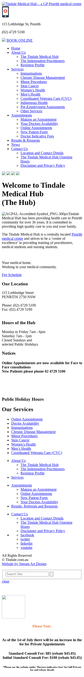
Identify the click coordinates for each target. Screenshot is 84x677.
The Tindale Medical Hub (40, 57)
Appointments (21, 115)
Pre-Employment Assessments (43, 107)
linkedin (26, 543)
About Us (18, 52)
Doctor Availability (25, 423)
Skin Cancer (30, 86)
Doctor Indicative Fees (37, 136)
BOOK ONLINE (20, 40)
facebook (27, 535)
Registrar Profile (33, 65)
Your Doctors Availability (39, 124)
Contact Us (19, 149)
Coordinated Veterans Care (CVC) (46, 98)
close (5, 581)
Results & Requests (25, 140)
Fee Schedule (12, 275)
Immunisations (31, 73)
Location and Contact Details (42, 153)
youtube (26, 548)
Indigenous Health (34, 103)
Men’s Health (30, 94)
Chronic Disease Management (43, 78)
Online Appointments (36, 128)
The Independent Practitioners (43, 61)
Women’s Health (33, 90)
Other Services (31, 111)
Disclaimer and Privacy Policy (43, 165)
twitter (25, 539)
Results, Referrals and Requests (34, 506)
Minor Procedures (34, 82)
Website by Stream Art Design (24, 564)
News (15, 145)
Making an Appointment (38, 119)
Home (15, 48)
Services (17, 69)
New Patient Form (34, 132)
